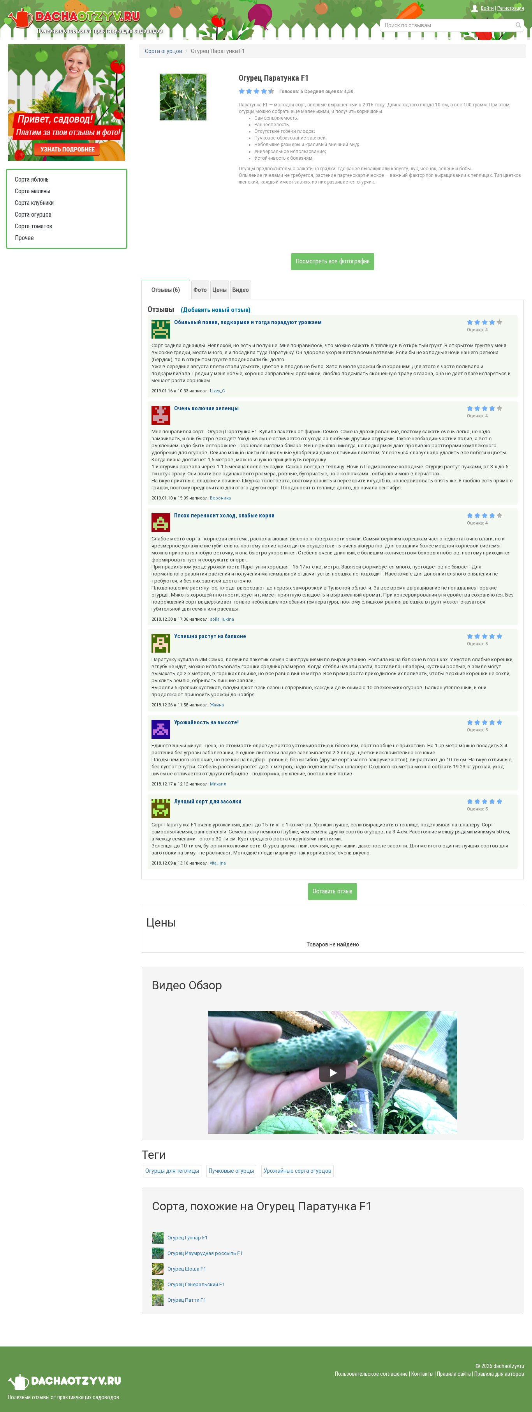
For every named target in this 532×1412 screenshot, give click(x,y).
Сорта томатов (33, 226)
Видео (241, 290)
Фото (200, 290)
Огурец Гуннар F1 (187, 1238)
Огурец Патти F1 (186, 1300)
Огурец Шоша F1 (186, 1269)
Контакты (422, 1374)
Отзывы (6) (165, 290)
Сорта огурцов (33, 214)
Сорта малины (32, 191)
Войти (487, 8)
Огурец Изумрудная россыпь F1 (205, 1253)
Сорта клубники (34, 203)
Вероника (220, 498)
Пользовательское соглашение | (372, 1374)
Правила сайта (454, 1374)
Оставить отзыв (332, 891)
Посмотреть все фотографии (333, 261)
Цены (220, 290)
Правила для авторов (499, 1374)
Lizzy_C (217, 391)
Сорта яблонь (32, 179)
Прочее (24, 238)
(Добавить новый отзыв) (215, 310)
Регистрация (510, 8)
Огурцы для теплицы (172, 1171)
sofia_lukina (222, 619)
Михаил (218, 784)
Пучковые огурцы (231, 1171)
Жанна (217, 705)
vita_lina (218, 863)
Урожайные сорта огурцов (297, 1171)
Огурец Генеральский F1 (196, 1284)
